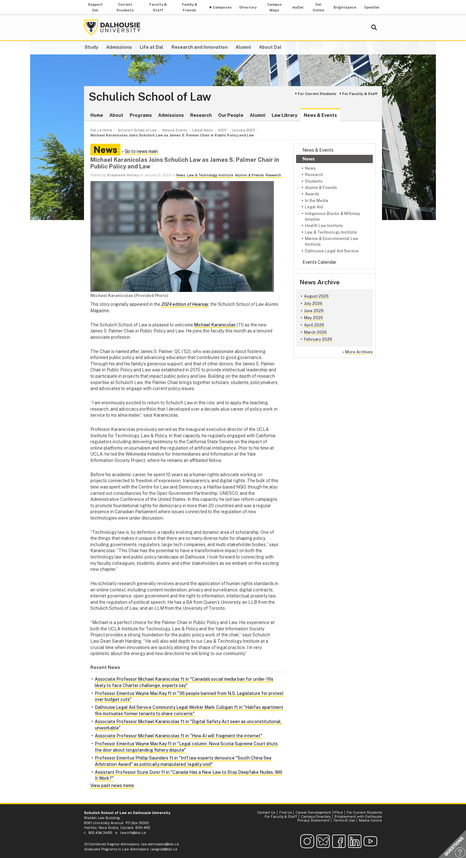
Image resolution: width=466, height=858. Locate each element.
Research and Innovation (200, 47)
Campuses (222, 7)
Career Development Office (319, 812)
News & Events (320, 115)
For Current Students (317, 93)
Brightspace (344, 7)
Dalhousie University (112, 27)
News (308, 158)
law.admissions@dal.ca (160, 844)
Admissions (119, 47)
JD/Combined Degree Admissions (111, 844)
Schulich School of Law (149, 97)
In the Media (316, 200)
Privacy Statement (313, 820)
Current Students (125, 7)
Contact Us (266, 812)
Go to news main (141, 151)
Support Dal (95, 7)
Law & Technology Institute (331, 232)
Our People (230, 115)
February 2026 (318, 339)
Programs (141, 115)
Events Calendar (319, 262)
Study (91, 47)
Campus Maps (274, 7)
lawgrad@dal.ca (163, 849)
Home (96, 115)
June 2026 (314, 310)
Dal (297, 7)
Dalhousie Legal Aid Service (332, 251)
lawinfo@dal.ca (133, 832)
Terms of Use (344, 820)
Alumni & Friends (321, 187)
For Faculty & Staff (360, 93)
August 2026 (316, 296)
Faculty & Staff (158, 7)
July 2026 (313, 303)
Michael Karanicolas (215, 324)
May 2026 (313, 317)
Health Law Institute (324, 225)
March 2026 (315, 332)
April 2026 (314, 325)
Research (201, 115)
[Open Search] (374, 27)
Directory (247, 7)
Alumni (243, 47)
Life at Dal (151, 47)
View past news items (112, 785)
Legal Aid (314, 207)
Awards (312, 194)
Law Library (284, 115)
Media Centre (370, 820)
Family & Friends (189, 7)
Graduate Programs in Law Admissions (116, 849)
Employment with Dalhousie (358, 816)
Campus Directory (316, 816)
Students (314, 181)
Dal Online (318, 7)
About (116, 115)
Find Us (285, 812)
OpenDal (371, 7)
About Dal (270, 47)
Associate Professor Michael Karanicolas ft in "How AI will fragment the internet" (178, 735)
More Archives (359, 352)
